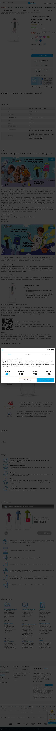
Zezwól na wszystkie (46, 379)
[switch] (21, 374)
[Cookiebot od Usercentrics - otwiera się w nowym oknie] (48, 350)
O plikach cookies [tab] (46, 354)
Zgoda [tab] (9, 354)
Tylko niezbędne (28, 379)
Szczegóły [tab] (28, 354)
